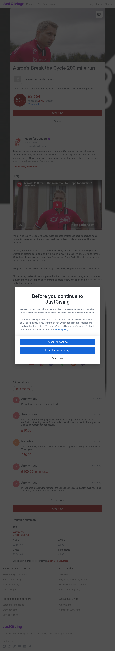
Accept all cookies (58, 341)
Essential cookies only (57, 350)
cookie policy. (62, 329)
